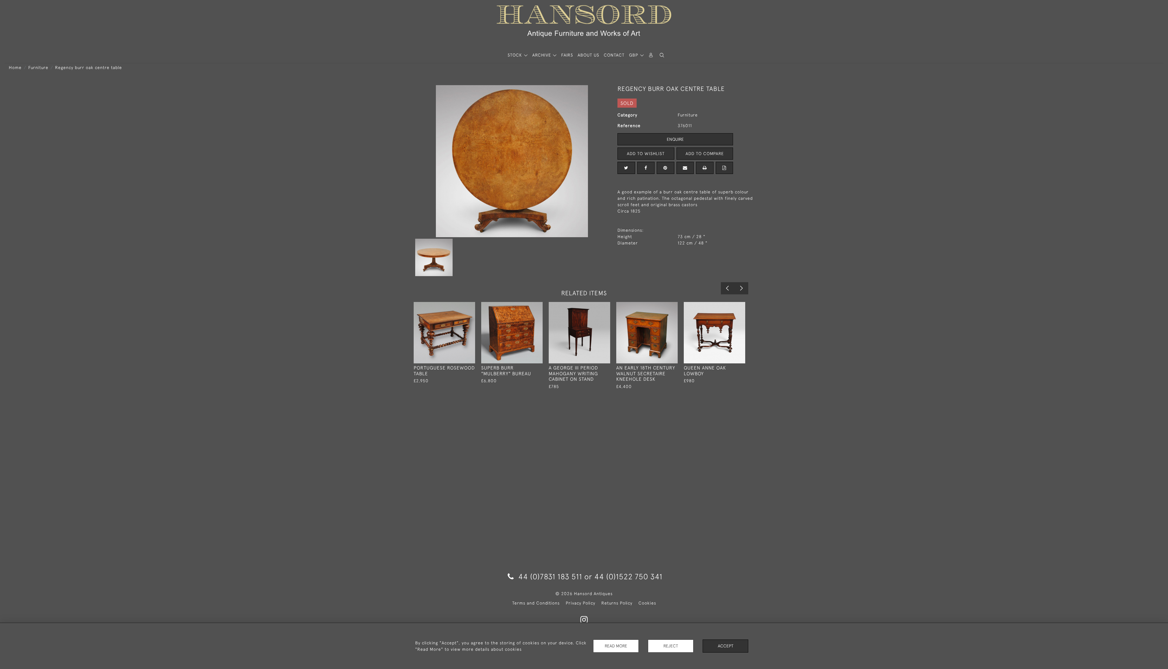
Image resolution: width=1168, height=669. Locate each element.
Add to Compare (705, 153)
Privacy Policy (580, 603)
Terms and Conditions (536, 603)
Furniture (38, 67)
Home (15, 67)
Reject (670, 645)
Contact (614, 55)
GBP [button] (634, 55)
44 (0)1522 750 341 (628, 576)
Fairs (567, 55)
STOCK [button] (515, 55)
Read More (616, 645)
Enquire (675, 139)
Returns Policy (616, 603)
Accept (725, 645)
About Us (588, 55)
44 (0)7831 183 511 (550, 576)
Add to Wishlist (646, 153)
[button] (662, 55)
